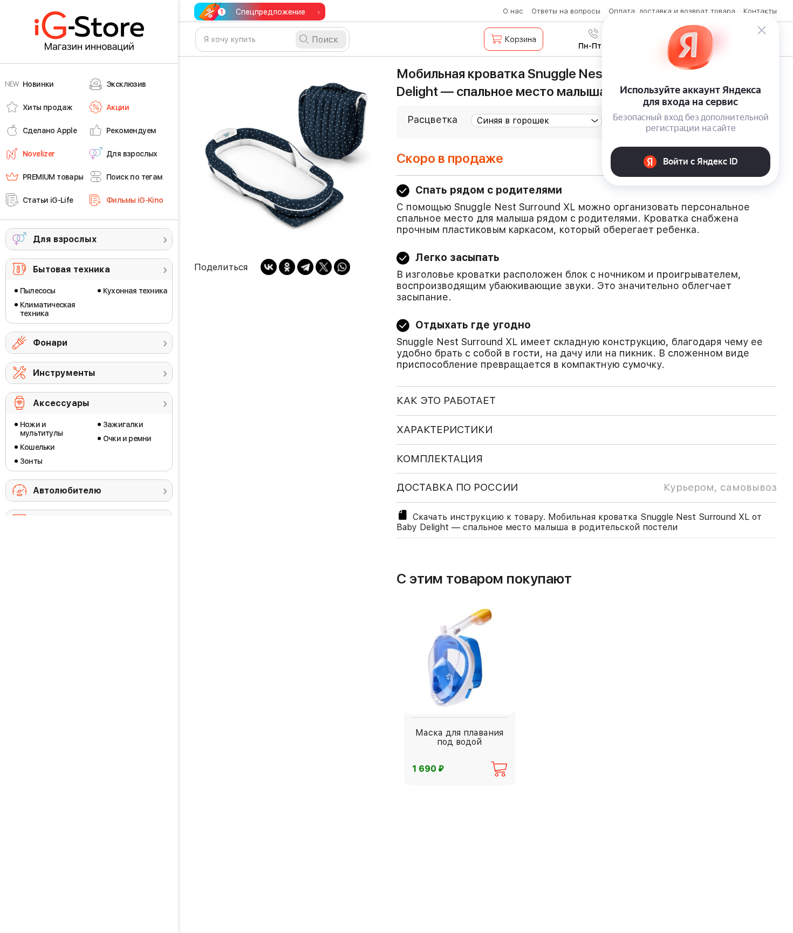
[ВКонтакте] (269, 267)
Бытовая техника (71, 269)
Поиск (325, 40)
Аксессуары (61, 403)
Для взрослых (65, 239)
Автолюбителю (67, 490)
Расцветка (432, 119)
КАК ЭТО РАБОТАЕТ (446, 400)
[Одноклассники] (287, 267)
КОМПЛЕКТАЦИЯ (439, 458)
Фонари (50, 343)
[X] (324, 267)
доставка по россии (586, 487)
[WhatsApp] (342, 267)
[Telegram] (305, 267)
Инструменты (64, 373)
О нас (513, 11)
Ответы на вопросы (565, 11)
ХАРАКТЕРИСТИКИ (444, 429)
